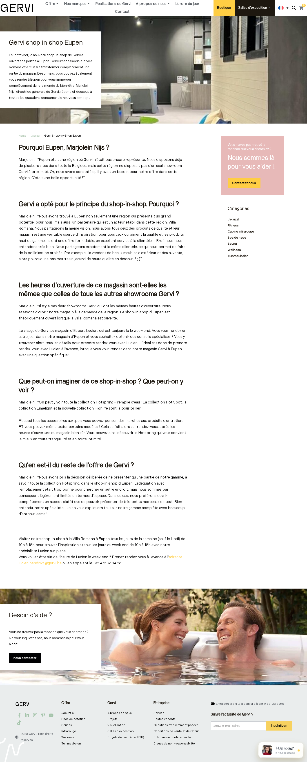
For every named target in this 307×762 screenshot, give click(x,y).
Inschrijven (279, 726)
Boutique (224, 8)
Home (22, 135)
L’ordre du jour (187, 4)
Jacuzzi (35, 135)
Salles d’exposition (252, 8)
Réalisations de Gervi (113, 4)
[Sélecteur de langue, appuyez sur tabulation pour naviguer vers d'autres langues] (283, 7)
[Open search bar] (294, 8)
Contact (122, 12)
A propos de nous (151, 4)
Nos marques (75, 4)
